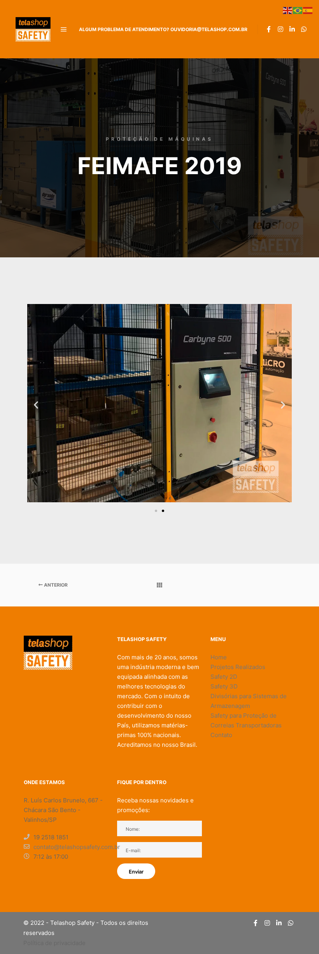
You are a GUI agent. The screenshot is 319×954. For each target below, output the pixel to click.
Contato (221, 735)
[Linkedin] (292, 29)
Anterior (55, 585)
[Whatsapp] (304, 29)
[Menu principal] (64, 29)
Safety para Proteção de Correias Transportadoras (246, 720)
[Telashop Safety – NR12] (33, 29)
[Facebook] (269, 29)
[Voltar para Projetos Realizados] (159, 585)
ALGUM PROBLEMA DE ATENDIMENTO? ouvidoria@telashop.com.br (163, 29)
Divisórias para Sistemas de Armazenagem (248, 700)
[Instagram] (280, 29)
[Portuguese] (298, 10)
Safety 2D (223, 676)
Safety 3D (224, 686)
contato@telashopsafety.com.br (71, 847)
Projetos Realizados (237, 667)
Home (218, 657)
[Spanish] (308, 10)
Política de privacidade (54, 943)
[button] (36, 404)
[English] (288, 10)
